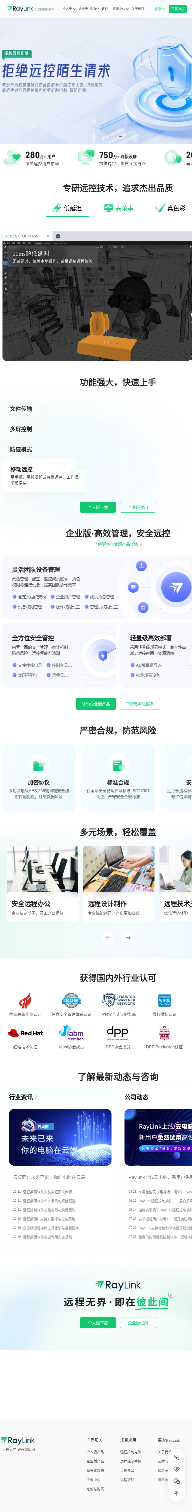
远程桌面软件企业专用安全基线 (47, 1237)
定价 (105, 9)
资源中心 (119, 9)
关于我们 (138, 9)
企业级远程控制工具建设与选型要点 (51, 1228)
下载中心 (178, 9)
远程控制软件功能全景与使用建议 (49, 1210)
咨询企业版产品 (96, 704)
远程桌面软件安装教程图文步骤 (47, 1192)
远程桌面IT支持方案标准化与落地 (49, 1219)
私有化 (94, 9)
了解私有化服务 (140, 704)
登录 (161, 11)
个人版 (67, 9)
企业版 (83, 9)
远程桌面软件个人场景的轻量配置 (49, 1201)
